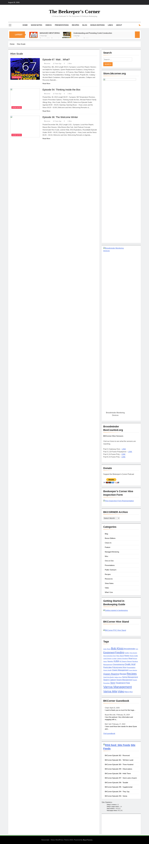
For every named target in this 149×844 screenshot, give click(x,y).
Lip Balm (114, 658)
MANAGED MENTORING (50, 33)
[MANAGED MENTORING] (33, 36)
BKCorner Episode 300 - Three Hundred (119, 764)
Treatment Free (123, 683)
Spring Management (130, 677)
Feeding (119, 652)
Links (110, 25)
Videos (48, 25)
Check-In (108, 543)
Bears (109, 649)
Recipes (75, 25)
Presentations (62, 25)
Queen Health (107, 670)
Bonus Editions (97, 25)
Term (112, 682)
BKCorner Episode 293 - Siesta (116, 796)
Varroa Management (117, 687)
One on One (109, 561)
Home (25, 25)
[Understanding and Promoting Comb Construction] (67, 36)
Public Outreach (110, 570)
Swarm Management (124, 680)
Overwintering (118, 664)
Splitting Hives (118, 677)
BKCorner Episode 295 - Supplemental (118, 787)
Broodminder (129, 649)
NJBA (116, 661)
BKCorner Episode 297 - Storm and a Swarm (121, 778)
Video (107, 588)
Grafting (127, 653)
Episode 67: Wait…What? (56, 59)
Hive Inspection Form (109, 656)
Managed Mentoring (112, 552)
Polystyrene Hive (119, 667)
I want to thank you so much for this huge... (120, 710)
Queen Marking (133, 670)
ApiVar (105, 649)
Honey (126, 656)
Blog (84, 25)
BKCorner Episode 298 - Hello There (118, 773)
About (119, 25)
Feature (107, 547)
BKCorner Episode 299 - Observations (118, 769)
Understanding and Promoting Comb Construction (92, 33)
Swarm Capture (109, 680)
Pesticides (107, 667)
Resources (109, 579)
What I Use (109, 592)
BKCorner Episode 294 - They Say (117, 791)
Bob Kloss (117, 648)
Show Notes (36, 25)
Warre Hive (129, 692)
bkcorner (47, 63)
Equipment (109, 652)
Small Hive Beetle (108, 677)
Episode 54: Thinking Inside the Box (61, 89)
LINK (124, 449)
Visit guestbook (109, 733)
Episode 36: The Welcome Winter (60, 117)
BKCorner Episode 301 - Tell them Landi (119, 760)
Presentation (131, 667)
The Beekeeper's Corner (74, 11)
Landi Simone (107, 658)
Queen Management (120, 670)
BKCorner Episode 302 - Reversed (117, 755)
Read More (46, 83)
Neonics (110, 661)
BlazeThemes (87, 840)
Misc (106, 556)
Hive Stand (120, 656)
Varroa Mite (110, 691)
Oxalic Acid (130, 664)
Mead (130, 658)
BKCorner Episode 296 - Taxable (116, 782)
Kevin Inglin (134, 656)
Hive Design (133, 653)
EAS (137, 649)
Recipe (123, 674)
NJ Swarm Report (126, 661)
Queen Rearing (111, 674)
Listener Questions (122, 658)
